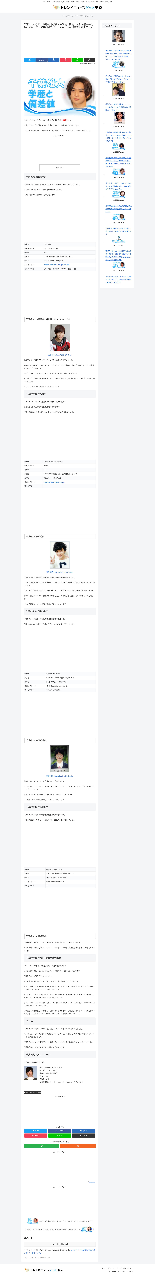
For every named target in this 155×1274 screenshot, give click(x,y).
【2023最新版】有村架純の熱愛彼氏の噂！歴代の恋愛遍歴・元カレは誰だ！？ (118, 209)
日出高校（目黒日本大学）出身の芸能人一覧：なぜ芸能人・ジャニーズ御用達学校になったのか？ (118, 79)
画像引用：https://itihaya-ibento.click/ (59, 572)
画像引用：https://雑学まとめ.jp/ (59, 355)
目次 (57, 168)
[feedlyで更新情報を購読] (41, 1146)
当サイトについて (113, 1268)
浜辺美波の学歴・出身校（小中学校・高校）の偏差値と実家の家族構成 (118, 231)
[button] (89, 60)
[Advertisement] (60, 42)
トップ (104, 1268)
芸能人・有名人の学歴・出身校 (33, 1092)
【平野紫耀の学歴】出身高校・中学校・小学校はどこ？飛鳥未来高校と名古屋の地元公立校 (118, 279)
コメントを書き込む (60, 1244)
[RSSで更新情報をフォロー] (78, 1146)
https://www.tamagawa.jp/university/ (57, 265)
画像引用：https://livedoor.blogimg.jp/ (59, 776)
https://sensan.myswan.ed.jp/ (54, 482)
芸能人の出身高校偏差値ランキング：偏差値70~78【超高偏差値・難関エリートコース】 (118, 107)
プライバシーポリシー (126, 1268)
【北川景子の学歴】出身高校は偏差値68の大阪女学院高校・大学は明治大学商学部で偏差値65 (118, 186)
